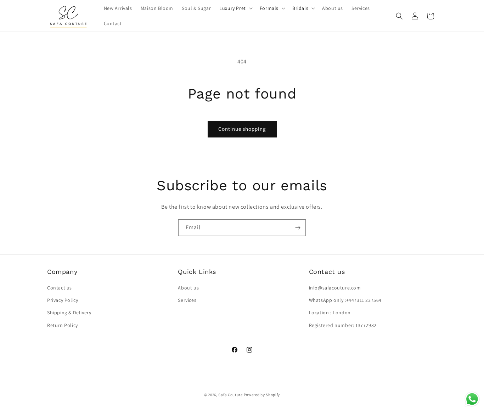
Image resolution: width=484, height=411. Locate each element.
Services (187, 300)
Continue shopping (242, 128)
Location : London (330, 312)
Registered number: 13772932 (343, 325)
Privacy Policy (62, 300)
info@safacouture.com (335, 288)
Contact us (59, 288)
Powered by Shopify (262, 394)
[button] (235, 8)
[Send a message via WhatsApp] (472, 399)
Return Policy (62, 325)
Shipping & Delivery (69, 312)
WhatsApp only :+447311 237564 (345, 300)
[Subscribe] (297, 227)
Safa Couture (230, 394)
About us (188, 288)
